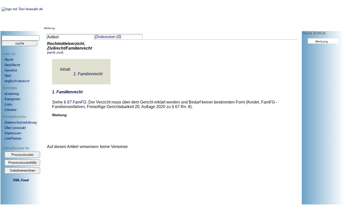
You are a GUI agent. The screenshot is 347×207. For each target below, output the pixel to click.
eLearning (12, 94)
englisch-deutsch (17, 81)
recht (51, 52)
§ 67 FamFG (75, 102)
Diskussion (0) (108, 37)
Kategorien (12, 99)
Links (8, 104)
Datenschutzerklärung (21, 122)
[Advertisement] (149, 17)
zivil (59, 52)
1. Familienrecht (87, 74)
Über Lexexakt (15, 128)
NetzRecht (12, 65)
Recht (9, 60)
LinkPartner (13, 138)
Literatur (11, 110)
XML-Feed (21, 180)
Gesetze (11, 70)
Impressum (13, 133)
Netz (8, 76)
